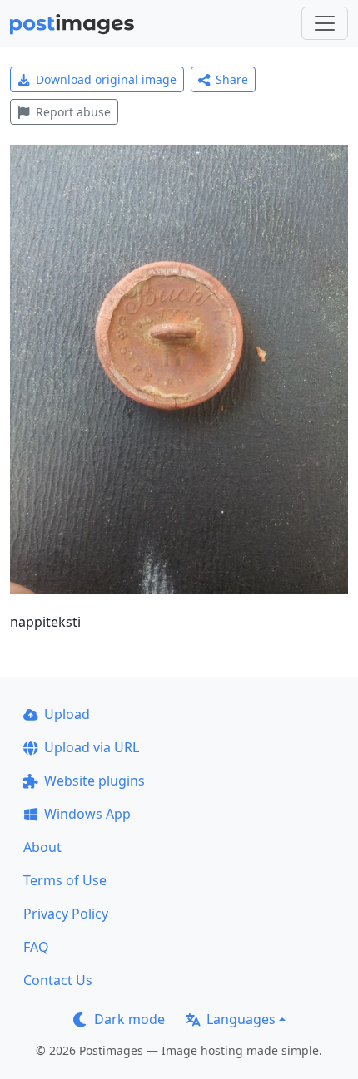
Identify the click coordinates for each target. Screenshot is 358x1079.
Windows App (87, 814)
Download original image (106, 79)
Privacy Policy (65, 913)
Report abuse (73, 112)
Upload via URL (91, 747)
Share (232, 79)
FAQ (36, 947)
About (42, 847)
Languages (241, 1019)
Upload (67, 714)
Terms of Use (65, 880)
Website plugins (94, 780)
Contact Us (57, 980)
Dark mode (129, 1019)
